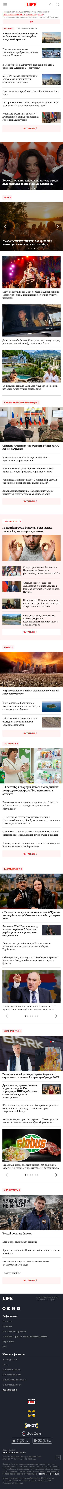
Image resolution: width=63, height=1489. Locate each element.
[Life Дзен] (4, 1308)
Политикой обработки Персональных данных (23, 14)
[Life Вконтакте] (18, 1308)
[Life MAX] (8, 1308)
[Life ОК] (13, 1308)
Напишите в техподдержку (14, 1452)
